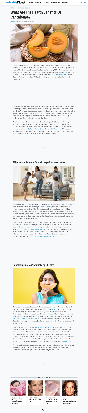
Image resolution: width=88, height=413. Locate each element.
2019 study (45, 207)
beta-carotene (60, 75)
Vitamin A (16, 222)
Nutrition (38, 3)
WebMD (54, 309)
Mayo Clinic (67, 341)
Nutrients (49, 314)
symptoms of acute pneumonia (43, 236)
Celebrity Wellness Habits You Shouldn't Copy (35, 399)
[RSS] (85, 2)
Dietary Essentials (24, 8)
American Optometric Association (25, 319)
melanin (41, 336)
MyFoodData (35, 72)
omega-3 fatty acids (41, 327)
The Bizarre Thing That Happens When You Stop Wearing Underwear (18, 400)
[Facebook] (79, 2)
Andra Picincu (16, 21)
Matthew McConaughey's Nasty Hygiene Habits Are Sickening (69, 400)
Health (31, 3)
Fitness (46, 3)
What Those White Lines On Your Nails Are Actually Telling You (51, 400)
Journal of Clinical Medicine (33, 229)
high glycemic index (35, 113)
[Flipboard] (82, 2)
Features (65, 3)
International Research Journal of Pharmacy (45, 129)
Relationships (55, 3)
